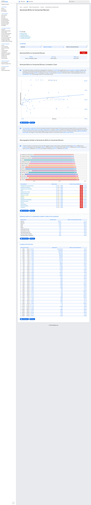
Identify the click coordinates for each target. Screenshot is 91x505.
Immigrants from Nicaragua (26, 199)
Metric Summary (24, 33)
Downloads (31, 1)
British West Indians (24, 201)
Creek (22, 190)
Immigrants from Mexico (25, 187)
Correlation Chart (24, 34)
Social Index (26, 7)
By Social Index (4, 15)
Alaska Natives (23, 204)
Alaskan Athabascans (25, 193)
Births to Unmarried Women (34, 7)
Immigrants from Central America (27, 185)
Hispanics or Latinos (24, 195)
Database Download (5, 4)
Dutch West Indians (24, 205)
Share (33, 122)
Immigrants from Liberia (25, 191)
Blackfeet (22, 198)
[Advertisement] (36, 21)
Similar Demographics (25, 35)
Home (21, 7)
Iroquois (22, 202)
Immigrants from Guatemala (26, 188)
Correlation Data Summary (26, 37)
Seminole (42, 7)
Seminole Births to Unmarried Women (52, 7)
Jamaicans (23, 207)
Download (84, 78)
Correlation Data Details (25, 38)
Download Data (25, 122)
